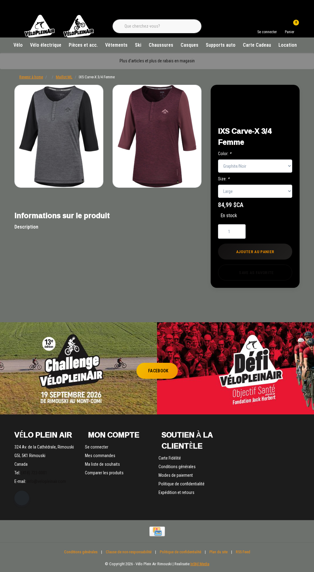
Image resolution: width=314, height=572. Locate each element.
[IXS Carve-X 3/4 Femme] (58, 136)
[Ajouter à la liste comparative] (280, 114)
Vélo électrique (45, 45)
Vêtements (116, 45)
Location (287, 45)
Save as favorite (256, 272)
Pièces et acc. (83, 45)
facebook (158, 370)
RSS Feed (243, 552)
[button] (280, 98)
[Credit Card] (157, 531)
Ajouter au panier (255, 251)
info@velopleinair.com (46, 481)
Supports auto (221, 45)
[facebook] (21, 498)
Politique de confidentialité (180, 552)
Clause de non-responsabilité (128, 552)
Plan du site (218, 552)
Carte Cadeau (257, 45)
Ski (138, 45)
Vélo (18, 45)
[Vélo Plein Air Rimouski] (58, 37)
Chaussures (161, 45)
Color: (224, 153)
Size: (223, 178)
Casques (189, 45)
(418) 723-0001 (34, 472)
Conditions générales (81, 552)
